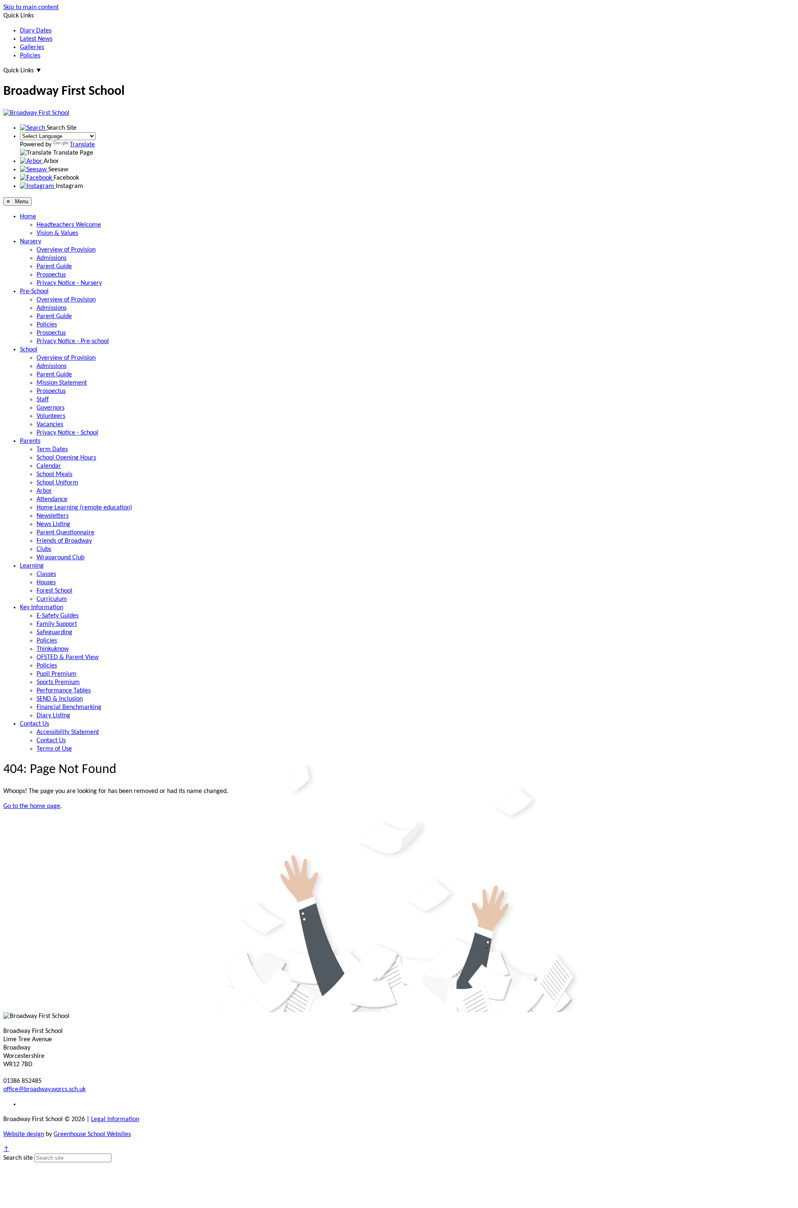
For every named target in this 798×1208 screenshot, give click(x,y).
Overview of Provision (66, 250)
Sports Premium (58, 682)
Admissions (51, 258)
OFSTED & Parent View (68, 657)
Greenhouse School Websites (92, 1134)
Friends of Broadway (64, 541)
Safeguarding (54, 632)
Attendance (52, 499)
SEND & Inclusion (60, 699)
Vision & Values (57, 233)
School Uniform (57, 482)
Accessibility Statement (68, 732)
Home (28, 216)
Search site (18, 1158)
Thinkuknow (53, 649)
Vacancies (50, 424)
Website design (23, 1134)
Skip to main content (31, 7)
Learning (32, 566)
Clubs (44, 549)
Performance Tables (64, 690)
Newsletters (53, 516)
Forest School (54, 591)
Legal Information (115, 1119)
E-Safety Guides (58, 616)
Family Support (57, 624)
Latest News (36, 39)
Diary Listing (53, 715)
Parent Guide (54, 266)
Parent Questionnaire (65, 532)
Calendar (49, 466)
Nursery (30, 241)
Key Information (41, 607)
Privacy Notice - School (67, 433)
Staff (43, 399)
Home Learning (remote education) (84, 507)
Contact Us (34, 724)
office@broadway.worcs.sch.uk (44, 1089)
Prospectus (51, 275)
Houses (46, 582)
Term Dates (52, 449)
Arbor (44, 491)
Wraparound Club (60, 557)
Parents (30, 441)
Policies (30, 55)
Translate (82, 144)
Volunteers (51, 416)
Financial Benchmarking (69, 707)
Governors (50, 408)
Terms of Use (54, 749)
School (28, 349)
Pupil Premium (56, 674)
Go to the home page (31, 806)
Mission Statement (62, 383)
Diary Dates (36, 30)
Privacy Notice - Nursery (69, 283)
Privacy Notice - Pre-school (73, 341)
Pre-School (34, 291)
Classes (46, 574)
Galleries (32, 47)
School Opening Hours (66, 458)
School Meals (54, 474)
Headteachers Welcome (69, 225)
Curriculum (52, 599)
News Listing (53, 524)
